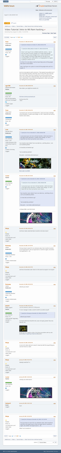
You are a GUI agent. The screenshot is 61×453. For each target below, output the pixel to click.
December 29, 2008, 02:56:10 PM (26, 267)
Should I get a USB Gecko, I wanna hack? (48, 16)
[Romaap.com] (6, 258)
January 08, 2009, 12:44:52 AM (25, 377)
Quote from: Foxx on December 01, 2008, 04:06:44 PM (33, 132)
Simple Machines (13, 451)
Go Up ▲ (56, 451)
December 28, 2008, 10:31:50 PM (26, 245)
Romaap (8, 245)
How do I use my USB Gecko (45, 18)
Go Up (6, 436)
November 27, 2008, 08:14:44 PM (26, 41)
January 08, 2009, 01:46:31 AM (25, 403)
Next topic (53, 33)
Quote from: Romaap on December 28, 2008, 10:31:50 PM (34, 419)
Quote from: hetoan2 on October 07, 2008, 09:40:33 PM (34, 44)
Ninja (7, 228)
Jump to (35, 442)
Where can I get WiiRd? (44, 19)
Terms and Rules (50, 451)
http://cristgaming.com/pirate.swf (30, 333)
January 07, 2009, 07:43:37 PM (25, 359)
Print (55, 37)
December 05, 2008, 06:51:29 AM (26, 175)
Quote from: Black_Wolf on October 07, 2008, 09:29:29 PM (35, 48)
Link (6, 129)
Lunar (7, 176)
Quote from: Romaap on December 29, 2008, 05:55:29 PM (34, 313)
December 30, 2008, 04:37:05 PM (26, 305)
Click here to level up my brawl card (27, 96)
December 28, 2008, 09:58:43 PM (26, 228)
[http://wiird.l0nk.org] (6, 147)
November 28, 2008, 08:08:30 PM (26, 85)
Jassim (7, 306)
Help (45, 451)
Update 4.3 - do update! (45, 13)
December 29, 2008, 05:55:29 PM (26, 284)
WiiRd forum (9, 6)
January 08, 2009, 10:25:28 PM (25, 416)
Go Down (7, 37)
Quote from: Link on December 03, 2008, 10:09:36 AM (33, 178)
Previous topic (46, 33)
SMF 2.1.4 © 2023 (6, 451)
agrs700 (7, 86)
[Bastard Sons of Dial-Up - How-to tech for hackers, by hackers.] (6, 54)
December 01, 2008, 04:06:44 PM (26, 110)
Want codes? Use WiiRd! (24, 171)
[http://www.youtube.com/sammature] (6, 186)
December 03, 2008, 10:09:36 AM (26, 129)
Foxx (6, 42)
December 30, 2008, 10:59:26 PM (26, 342)
